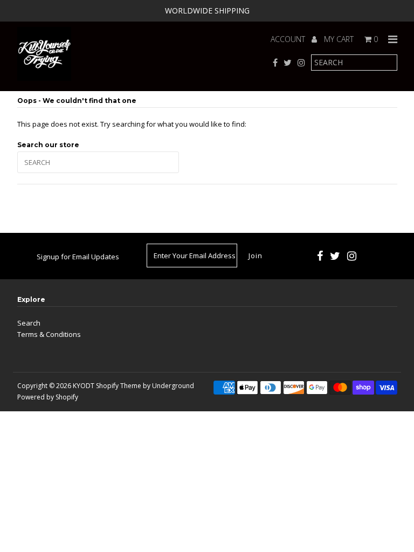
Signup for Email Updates (78, 256)
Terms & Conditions (49, 334)
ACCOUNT (289, 39)
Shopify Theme (118, 385)
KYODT (83, 385)
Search (28, 323)
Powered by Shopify (47, 397)
